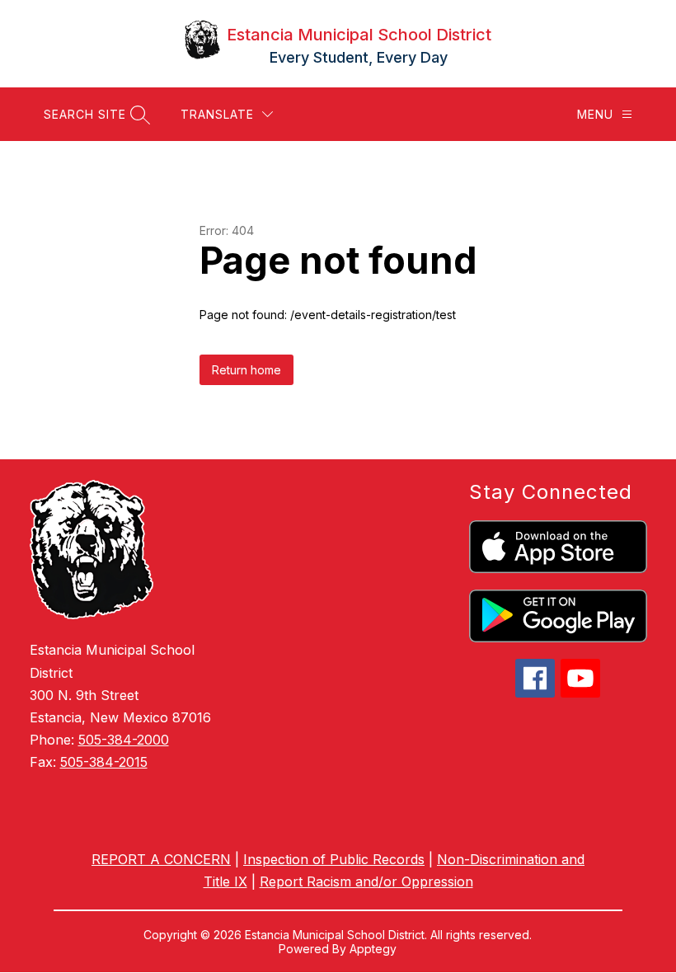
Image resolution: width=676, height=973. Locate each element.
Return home (246, 370)
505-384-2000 (123, 739)
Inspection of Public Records (334, 859)
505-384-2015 (104, 762)
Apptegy (373, 949)
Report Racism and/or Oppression (366, 881)
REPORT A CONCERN (161, 859)
